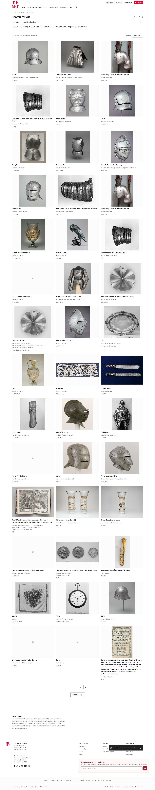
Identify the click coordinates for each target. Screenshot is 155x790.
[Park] (77, 642)
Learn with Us (53, 7)
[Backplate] (33, 147)
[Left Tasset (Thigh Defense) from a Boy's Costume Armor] (77, 191)
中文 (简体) (101, 780)
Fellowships (129, 751)
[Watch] (77, 598)
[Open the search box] (76, 7)
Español (52, 780)
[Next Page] (86, 687)
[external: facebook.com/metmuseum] (14, 766)
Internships (129, 754)
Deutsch (81, 780)
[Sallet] (33, 57)
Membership (128, 2)
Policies (81, 751)
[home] (12, 12)
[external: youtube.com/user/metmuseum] (27, 766)
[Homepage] (15, 4)
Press (80, 754)
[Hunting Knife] (122, 370)
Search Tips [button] (138, 17)
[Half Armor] (122, 414)
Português (60, 780)
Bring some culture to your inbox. (93, 762)
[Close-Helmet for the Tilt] (77, 322)
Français (68, 780)
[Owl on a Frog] (77, 234)
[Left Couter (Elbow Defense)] (33, 278)
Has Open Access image (63, 27)
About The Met (83, 743)
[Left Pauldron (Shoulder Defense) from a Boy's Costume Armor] (33, 100)
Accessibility (82, 749)
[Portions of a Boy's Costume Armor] (122, 234)
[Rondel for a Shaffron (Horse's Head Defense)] (122, 278)
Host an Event (107, 749)
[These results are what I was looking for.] (137, 748)
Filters (15, 27)
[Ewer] (33, 370)
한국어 (94, 780)
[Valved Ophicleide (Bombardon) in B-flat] (122, 552)
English (46, 780)
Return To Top (77, 695)
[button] (73, 27)
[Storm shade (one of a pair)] (77, 502)
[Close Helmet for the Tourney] (122, 147)
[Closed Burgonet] (77, 414)
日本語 (88, 780)
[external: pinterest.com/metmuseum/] (19, 766)
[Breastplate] (77, 100)
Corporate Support (108, 751)
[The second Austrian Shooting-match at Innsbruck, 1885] (77, 552)
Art (45, 7)
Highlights (26, 27)
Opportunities (130, 743)
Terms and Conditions (18, 787)
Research (63, 7)
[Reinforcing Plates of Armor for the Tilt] (122, 57)
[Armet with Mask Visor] (122, 458)
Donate (118, 2)
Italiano (75, 780)
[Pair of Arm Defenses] (33, 458)
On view (36, 27)
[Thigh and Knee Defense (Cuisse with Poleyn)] (33, 552)
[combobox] (79, 22)
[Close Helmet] (33, 191)
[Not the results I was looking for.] (140, 748)
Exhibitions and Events (34, 7)
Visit (23, 7)
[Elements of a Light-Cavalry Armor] (77, 278)
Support (105, 743)
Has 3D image (82, 27)
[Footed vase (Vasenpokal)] (33, 234)
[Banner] (33, 598)
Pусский (108, 780)
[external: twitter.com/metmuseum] (17, 766)
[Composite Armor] (33, 322)
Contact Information (41, 787)
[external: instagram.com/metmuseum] (22, 766)
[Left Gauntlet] (33, 414)
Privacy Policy (30, 787)
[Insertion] (77, 370)
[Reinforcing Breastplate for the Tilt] (33, 642)
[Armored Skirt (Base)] (77, 57)
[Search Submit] (140, 22)
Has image (47, 27)
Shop (70, 7)
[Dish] (122, 322)
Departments (82, 746)
